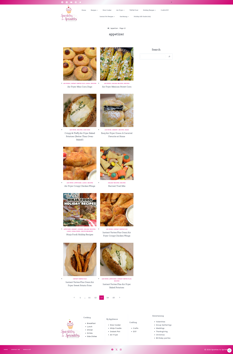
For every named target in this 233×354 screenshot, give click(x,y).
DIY (134, 331)
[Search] (169, 56)
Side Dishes (92, 336)
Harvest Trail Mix (116, 186)
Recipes (93, 83)
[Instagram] (67, 2)
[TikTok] (85, 2)
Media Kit (27, 349)
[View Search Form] (171, 2)
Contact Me (15, 349)
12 (95, 297)
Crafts (135, 328)
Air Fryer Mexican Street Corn (117, 86)
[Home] (108, 28)
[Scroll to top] (228, 347)
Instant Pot (115, 331)
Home (84, 10)
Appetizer (77, 182)
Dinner (80, 229)
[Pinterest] (76, 2)
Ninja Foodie (116, 328)
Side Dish (87, 129)
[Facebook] (62, 2)
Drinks (90, 333)
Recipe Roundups (87, 231)
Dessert (115, 129)
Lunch (88, 83)
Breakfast (91, 323)
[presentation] (79, 64)
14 (108, 297)
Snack (127, 129)
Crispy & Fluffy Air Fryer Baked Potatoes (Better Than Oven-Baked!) (80, 136)
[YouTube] (71, 2)
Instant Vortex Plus (78, 83)
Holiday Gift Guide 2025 (142, 16)
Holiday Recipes (117, 83)
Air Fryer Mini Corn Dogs (79, 86)
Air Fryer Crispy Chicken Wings (79, 186)
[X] (116, 349)
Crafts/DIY (165, 10)
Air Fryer (66, 83)
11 (89, 297)
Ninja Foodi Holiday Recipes (79, 234)
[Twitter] (80, 2)
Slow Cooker (107, 10)
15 (114, 297)
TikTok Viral (134, 10)
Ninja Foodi (76, 231)
